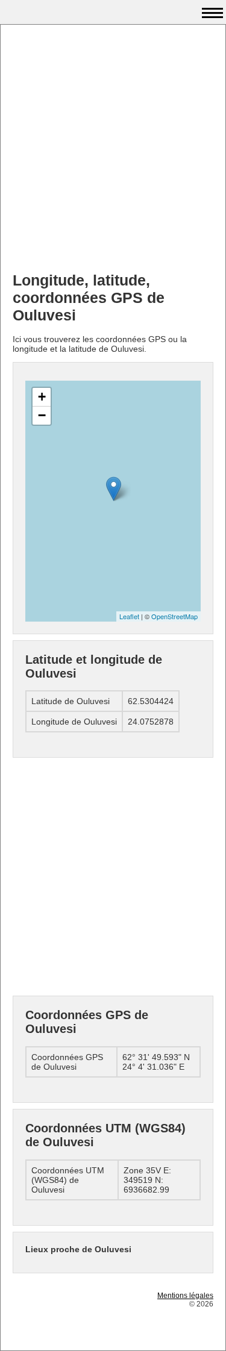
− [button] (42, 415)
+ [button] (42, 396)
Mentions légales (185, 1295)
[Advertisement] (113, 150)
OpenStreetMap (174, 616)
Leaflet (129, 616)
